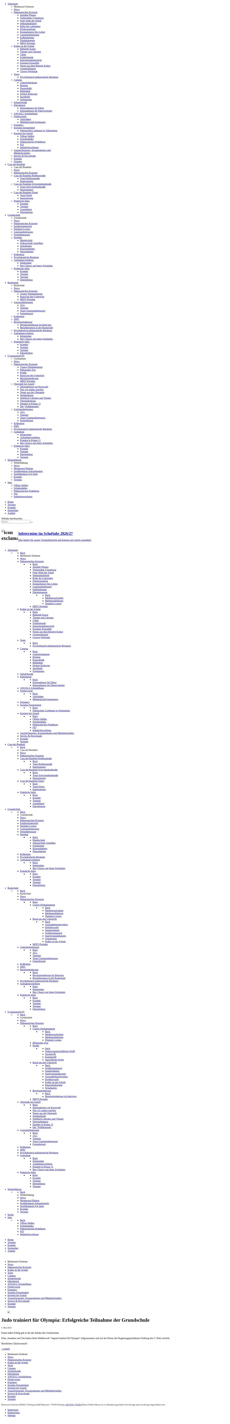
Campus (12, 1275)
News (10, 1264)
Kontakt (11, 507)
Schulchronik (14, 1278)
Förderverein (14, 1287)
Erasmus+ (12, 1289)
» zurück (5, 1349)
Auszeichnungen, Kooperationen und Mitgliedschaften (34, 1298)
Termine (12, 504)
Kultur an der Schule (18, 1270)
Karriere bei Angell (17, 1295)
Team (10, 1272)
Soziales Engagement (18, 1292)
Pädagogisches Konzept (19, 1267)
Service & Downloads (18, 1301)
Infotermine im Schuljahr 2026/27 (45, 533)
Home (11, 502)
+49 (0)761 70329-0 (73, 1405)
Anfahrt (11, 513)
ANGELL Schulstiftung (19, 1284)
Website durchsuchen (11, 518)
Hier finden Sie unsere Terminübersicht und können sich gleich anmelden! (54, 540)
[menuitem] (13, 4)
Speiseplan (13, 510)
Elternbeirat (13, 1281)
